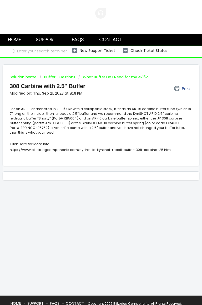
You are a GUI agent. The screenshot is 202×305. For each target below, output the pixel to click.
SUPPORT (46, 39)
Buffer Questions (59, 77)
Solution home (24, 77)
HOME (14, 39)
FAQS (78, 39)
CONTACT (110, 39)
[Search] (12, 51)
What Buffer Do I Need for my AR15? (115, 77)
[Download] (91, 149)
